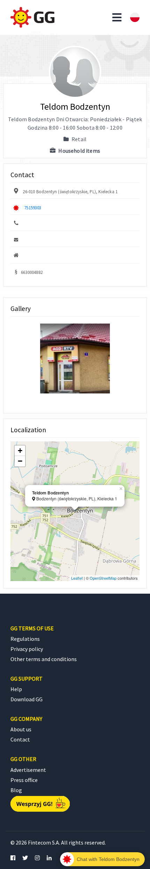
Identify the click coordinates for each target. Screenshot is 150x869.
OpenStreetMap (103, 578)
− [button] (20, 461)
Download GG (26, 699)
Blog (16, 790)
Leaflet (77, 578)
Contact (20, 739)
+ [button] (20, 450)
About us (20, 729)
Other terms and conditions (43, 659)
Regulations (25, 638)
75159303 (32, 207)
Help (16, 689)
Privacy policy (26, 648)
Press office (24, 779)
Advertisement (28, 769)
